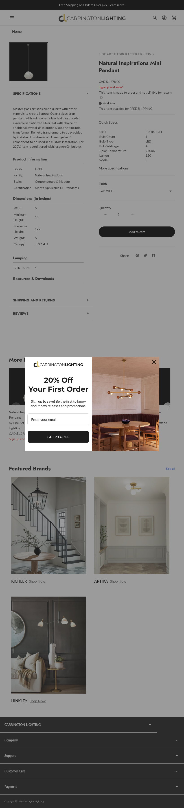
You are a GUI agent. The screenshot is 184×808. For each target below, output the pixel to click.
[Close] (154, 362)
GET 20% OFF (58, 437)
